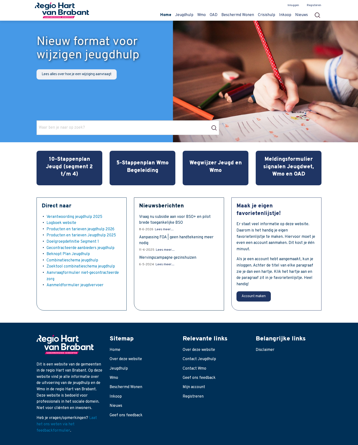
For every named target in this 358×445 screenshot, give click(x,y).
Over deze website (126, 359)
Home (115, 349)
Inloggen (293, 5)
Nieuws (116, 405)
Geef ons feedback (126, 415)
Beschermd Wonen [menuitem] (237, 15)
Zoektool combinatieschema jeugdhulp (81, 266)
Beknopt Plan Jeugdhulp (68, 254)
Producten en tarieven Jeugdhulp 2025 (81, 235)
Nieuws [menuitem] (301, 15)
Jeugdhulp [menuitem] (184, 15)
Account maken (254, 296)
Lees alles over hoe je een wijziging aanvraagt (77, 74)
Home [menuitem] (165, 15)
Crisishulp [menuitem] (266, 15)
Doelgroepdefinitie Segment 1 (73, 241)
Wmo (114, 377)
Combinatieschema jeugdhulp (72, 260)
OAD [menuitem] (213, 15)
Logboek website (61, 223)
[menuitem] (319, 14)
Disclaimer (265, 349)
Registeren (314, 5)
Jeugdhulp (119, 368)
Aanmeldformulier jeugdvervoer (75, 285)
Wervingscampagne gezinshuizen (167, 257)
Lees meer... (164, 229)
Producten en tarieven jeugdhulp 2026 (80, 229)
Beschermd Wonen (126, 387)
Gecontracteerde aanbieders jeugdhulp (80, 248)
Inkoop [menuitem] (285, 15)
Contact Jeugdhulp (199, 359)
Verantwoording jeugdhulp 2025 (74, 216)
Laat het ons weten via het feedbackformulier (67, 424)
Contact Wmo (194, 368)
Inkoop (116, 396)
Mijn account (194, 387)
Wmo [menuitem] (201, 15)
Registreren (193, 396)
